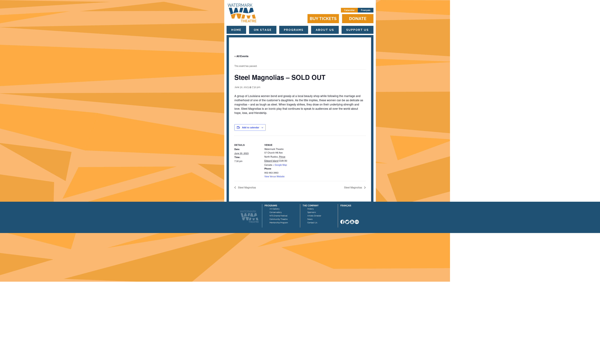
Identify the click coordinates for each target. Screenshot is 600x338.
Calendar (349, 10)
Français (365, 10)
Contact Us (312, 222)
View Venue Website (274, 176)
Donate (357, 18)
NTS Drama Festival (279, 216)
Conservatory (276, 212)
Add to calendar (250, 127)
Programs (293, 29)
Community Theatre (279, 219)
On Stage (263, 29)
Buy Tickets (323, 18)
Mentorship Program (279, 222)
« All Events (241, 56)
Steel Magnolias (246, 187)
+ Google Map (280, 164)
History (310, 209)
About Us (325, 29)
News (309, 219)
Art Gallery (275, 209)
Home (236, 29)
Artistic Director (314, 216)
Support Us (357, 29)
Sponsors (311, 212)
